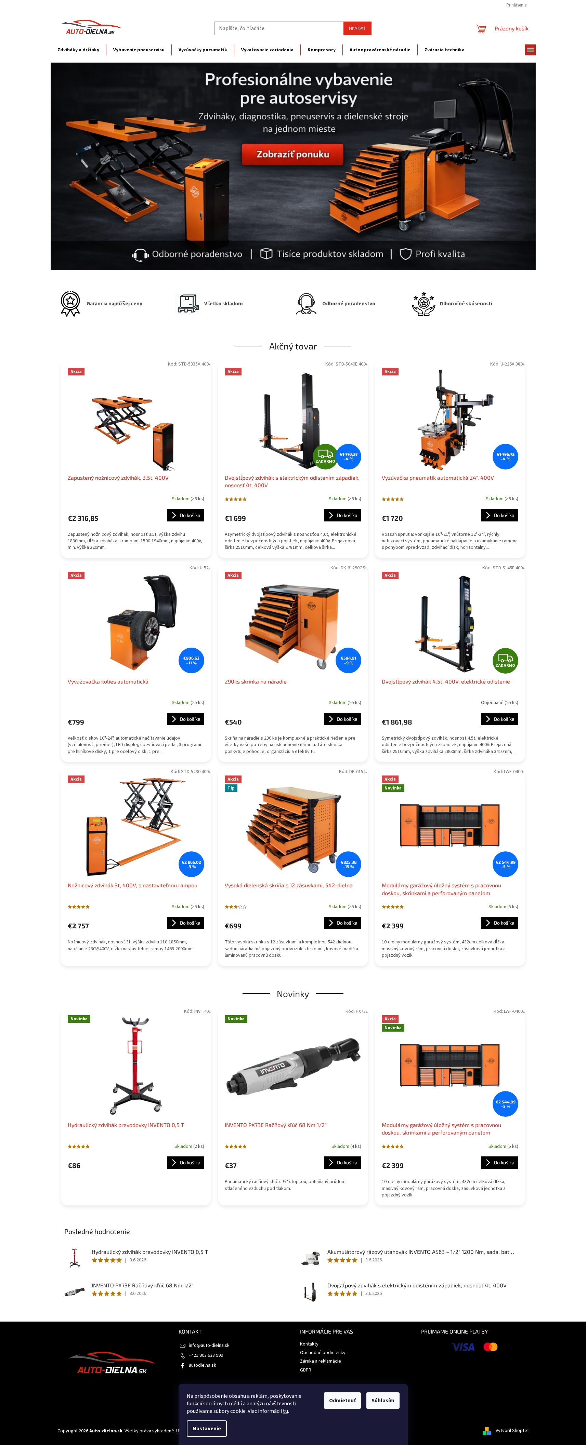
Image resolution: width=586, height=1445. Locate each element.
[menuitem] (78, 49)
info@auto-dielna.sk (209, 1345)
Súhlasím (383, 1400)
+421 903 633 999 (206, 1355)
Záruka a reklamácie (320, 1361)
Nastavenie (207, 1428)
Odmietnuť (342, 1400)
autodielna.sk (202, 1365)
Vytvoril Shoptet (512, 1431)
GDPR (305, 1370)
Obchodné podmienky (323, 1352)
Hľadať (357, 28)
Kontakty (309, 1344)
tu (285, 1411)
